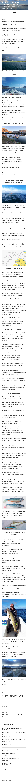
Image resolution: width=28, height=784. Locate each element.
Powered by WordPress (8, 780)
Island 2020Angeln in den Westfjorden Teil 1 (14, 739)
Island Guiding (10, 698)
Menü (14, 12)
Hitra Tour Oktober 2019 (8, 744)
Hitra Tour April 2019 (7, 763)
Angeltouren (9, 692)
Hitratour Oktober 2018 (8, 768)
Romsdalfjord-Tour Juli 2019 (9, 753)
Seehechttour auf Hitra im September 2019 (13, 749)
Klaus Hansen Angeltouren (10, 3)
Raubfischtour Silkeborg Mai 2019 (11, 758)
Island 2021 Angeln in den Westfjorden (12, 728)
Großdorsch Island (12, 695)
